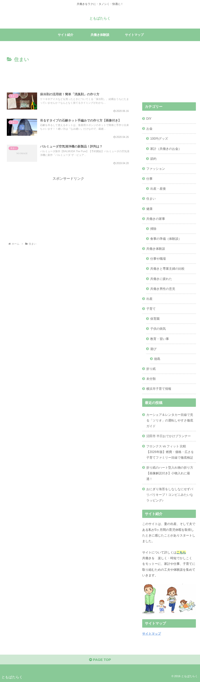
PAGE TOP (101, 660)
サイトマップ (151, 633)
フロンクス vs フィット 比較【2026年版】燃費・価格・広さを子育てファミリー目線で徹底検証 (170, 451)
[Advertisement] (68, 75)
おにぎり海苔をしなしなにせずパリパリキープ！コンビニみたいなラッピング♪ (169, 494)
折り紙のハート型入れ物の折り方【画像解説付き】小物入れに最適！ (169, 473)
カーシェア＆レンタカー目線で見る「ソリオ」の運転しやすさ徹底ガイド (169, 420)
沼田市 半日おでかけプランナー (168, 436)
